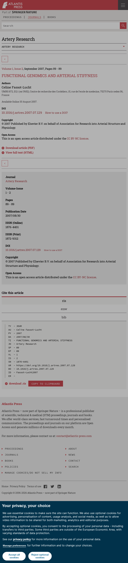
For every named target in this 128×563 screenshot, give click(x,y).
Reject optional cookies (40, 556)
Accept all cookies (14, 556)
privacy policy (22, 539)
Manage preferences (14, 545)
